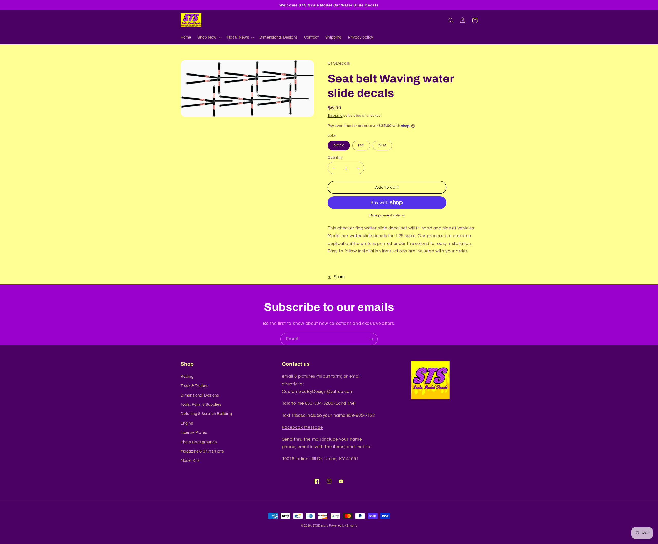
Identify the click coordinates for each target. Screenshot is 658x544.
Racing (187, 377)
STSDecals (320, 525)
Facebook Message (302, 427)
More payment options (387, 215)
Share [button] (339, 277)
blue (382, 145)
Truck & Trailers (194, 386)
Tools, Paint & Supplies (201, 405)
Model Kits (190, 461)
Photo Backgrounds (199, 442)
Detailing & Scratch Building (206, 414)
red (361, 145)
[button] (209, 37)
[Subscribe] (371, 339)
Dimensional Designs (200, 395)
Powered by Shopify (343, 525)
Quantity (335, 157)
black (338, 145)
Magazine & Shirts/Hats (202, 451)
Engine (187, 423)
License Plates (194, 433)
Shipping (335, 115)
